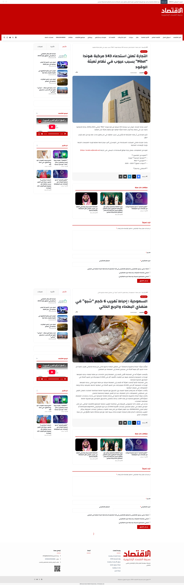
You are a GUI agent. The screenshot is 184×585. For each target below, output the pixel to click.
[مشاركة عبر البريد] (125, 176)
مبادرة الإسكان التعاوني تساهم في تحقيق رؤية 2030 (47, 55)
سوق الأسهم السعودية (114, 562)
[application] (52, 127)
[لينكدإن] (129, 176)
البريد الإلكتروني (145, 261)
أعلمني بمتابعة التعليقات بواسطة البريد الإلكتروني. (134, 273)
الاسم (148, 252)
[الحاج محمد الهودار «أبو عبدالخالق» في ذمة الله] (44, 154)
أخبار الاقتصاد (177, 37)
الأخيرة (53, 46)
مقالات (70, 37)
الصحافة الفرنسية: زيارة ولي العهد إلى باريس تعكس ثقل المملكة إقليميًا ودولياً (138, 2)
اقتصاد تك (112, 37)
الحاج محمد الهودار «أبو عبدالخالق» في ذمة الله (44, 162)
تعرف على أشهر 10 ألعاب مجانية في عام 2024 (48, 63)
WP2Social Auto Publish (85, 584)
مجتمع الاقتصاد (80, 37)
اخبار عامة (138, 47)
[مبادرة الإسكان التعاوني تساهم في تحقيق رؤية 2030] (62, 56)
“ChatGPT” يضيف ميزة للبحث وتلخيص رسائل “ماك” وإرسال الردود (61, 162)
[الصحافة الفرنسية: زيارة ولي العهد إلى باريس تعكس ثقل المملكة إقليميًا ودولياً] (86, 198)
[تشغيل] (65, 134)
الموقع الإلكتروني (104, 261)
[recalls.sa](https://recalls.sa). (90, 150)
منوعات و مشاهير (100, 37)
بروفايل (90, 37)
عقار (137, 37)
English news (60, 37)
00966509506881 (50, 559)
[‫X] (134, 176)
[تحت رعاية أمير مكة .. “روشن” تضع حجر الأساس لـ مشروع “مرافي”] (62, 90)
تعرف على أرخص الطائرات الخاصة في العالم (48, 80)
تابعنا (89, 550)
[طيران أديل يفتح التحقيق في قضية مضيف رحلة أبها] (62, 73)
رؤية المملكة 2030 (115, 559)
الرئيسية (144, 47)
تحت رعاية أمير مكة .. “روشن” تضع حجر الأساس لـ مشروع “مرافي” (46, 90)
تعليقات (40, 46)
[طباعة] (120, 176)
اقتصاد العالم (156, 37)
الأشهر (64, 46)
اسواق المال (167, 37)
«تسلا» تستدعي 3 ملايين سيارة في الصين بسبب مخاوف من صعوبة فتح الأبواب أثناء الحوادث (44, 184)
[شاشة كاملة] (39, 134)
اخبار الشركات (122, 37)
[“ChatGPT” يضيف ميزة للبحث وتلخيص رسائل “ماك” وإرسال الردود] (60, 154)
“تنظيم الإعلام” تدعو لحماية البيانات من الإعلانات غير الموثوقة (136, 208)
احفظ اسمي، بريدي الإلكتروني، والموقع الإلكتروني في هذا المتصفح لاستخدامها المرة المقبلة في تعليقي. (118, 269)
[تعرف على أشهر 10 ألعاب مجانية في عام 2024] (62, 65)
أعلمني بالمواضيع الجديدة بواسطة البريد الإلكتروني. (133, 276)
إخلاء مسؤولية (116, 568)
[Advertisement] (86, 19)
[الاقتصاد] (172, 12)
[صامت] (42, 134)
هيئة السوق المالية (115, 565)
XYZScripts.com (100, 584)
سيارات (131, 37)
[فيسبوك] (138, 176)
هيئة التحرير (118, 571)
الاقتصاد (141, 73)
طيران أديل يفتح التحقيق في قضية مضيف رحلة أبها (47, 72)
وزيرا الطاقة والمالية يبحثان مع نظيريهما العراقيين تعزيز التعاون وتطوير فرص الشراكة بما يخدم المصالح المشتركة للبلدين (112, 209)
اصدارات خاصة (49, 37)
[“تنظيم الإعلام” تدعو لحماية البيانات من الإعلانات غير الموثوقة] (136, 198)
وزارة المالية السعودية (114, 556)
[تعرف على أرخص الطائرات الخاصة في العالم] (62, 82)
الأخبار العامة (145, 37)
